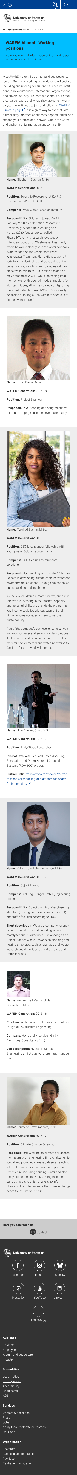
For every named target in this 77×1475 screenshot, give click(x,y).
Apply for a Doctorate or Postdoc (24, 1427)
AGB (6, 1395)
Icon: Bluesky (60, 1265)
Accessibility (11, 1386)
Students (9, 1345)
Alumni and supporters (18, 1354)
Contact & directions (16, 1413)
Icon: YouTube (39, 1288)
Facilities (9, 1458)
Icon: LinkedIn (59, 1288)
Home (4, 29)
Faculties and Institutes (18, 1454)
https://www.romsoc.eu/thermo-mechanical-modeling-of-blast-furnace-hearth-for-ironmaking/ (37, 778)
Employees (10, 1350)
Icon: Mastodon (18, 1288)
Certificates (10, 1391)
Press (6, 1417)
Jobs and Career (16, 29)
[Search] (66, 5)
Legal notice (11, 1376)
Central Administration (18, 1463)
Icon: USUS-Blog (38, 1311)
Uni (4, 4)
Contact (42, 1232)
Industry (8, 1359)
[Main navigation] (70, 18)
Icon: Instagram (39, 1265)
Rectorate (9, 1449)
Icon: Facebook (18, 1265)
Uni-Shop (9, 1432)
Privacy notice (12, 1381)
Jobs (6, 1422)
